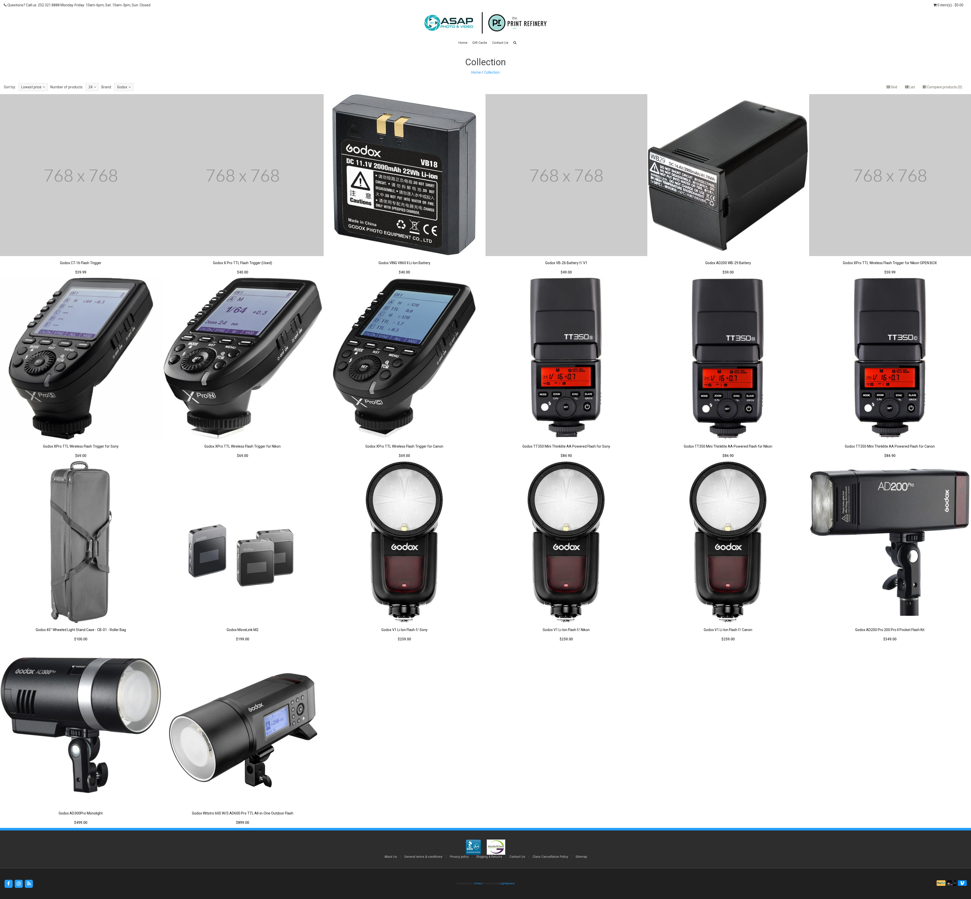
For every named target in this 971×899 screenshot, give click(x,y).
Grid (893, 87)
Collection (492, 72)
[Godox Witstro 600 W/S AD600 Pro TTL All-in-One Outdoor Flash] (242, 736)
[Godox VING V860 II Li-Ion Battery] (404, 185)
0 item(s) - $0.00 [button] (950, 5)
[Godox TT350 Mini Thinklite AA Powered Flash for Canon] (890, 369)
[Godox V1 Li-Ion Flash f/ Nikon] (566, 552)
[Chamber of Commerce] (496, 847)
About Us (390, 857)
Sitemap (581, 857)
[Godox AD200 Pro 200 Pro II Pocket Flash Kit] (890, 552)
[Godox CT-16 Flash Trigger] (81, 185)
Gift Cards (479, 43)
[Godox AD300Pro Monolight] (81, 736)
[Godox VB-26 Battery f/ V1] (566, 185)
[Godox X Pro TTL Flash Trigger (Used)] (242, 185)
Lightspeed (507, 883)
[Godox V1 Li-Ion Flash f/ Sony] (404, 552)
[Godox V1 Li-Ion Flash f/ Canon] (728, 552)
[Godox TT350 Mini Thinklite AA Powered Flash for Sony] (566, 369)
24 (91, 87)
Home (462, 43)
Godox (122, 87)
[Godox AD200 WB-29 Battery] (728, 185)
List (912, 87)
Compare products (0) (944, 87)
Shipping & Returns (489, 857)
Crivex (478, 883)
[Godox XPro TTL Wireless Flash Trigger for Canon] (404, 369)
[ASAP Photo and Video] (485, 22)
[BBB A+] (473, 847)
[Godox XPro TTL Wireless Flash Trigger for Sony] (81, 369)
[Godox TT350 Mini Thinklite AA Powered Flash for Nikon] (728, 369)
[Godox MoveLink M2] (242, 552)
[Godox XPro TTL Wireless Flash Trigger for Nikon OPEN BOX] (890, 185)
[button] (515, 43)
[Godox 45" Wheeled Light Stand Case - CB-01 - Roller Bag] (81, 552)
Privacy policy (459, 857)
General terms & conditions (423, 857)
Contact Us (500, 43)
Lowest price (31, 87)
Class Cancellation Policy (550, 857)
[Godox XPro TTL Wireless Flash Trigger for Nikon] (242, 369)
